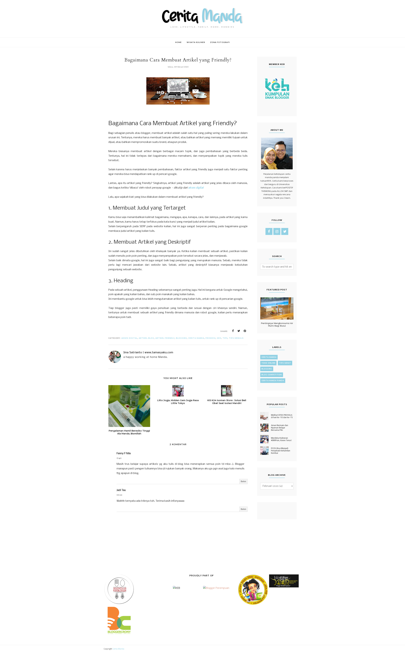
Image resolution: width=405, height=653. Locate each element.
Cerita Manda (118, 649)
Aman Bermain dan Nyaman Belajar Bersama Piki (279, 427)
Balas (243, 481)
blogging (181, 338)
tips (225, 338)
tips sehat (285, 363)
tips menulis (236, 338)
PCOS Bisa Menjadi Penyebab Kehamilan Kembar (280, 450)
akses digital (129, 338)
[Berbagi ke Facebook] (232, 330)
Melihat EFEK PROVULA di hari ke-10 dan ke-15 (282, 416)
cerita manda (196, 338)
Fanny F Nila (124, 453)
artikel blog (146, 338)
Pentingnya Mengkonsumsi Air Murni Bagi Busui (277, 324)
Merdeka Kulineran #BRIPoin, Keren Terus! (281, 439)
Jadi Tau (121, 490)
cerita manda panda (273, 381)
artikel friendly (165, 338)
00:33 (119, 495)
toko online (268, 363)
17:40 (119, 458)
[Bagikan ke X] (238, 330)
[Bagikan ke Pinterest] (244, 330)
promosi (211, 338)
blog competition (272, 375)
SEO (219, 338)
